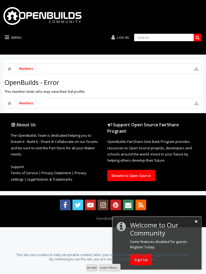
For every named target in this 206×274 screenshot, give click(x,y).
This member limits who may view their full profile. (45, 91)
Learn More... (109, 267)
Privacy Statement (56, 172)
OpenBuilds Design (110, 218)
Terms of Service (24, 172)
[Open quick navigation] (196, 69)
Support (17, 166)
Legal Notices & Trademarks (49, 179)
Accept (92, 267)
